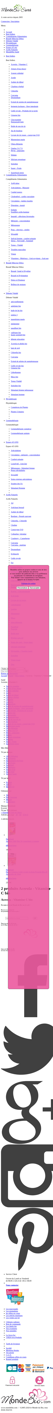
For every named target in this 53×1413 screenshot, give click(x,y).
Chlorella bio (16, 352)
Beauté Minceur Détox (15, 39)
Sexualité (14, 475)
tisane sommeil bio (18, 335)
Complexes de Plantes (19, 407)
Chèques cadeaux (13, 1322)
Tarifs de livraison (13, 1344)
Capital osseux (16, 192)
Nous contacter (12, 1285)
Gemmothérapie (12, 45)
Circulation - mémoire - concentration (25, 455)
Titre (7, 795)
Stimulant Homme (18, 488)
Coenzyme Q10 (17, 530)
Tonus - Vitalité (17, 245)
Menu (3, 26)
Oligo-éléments (17, 144)
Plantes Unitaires (17, 412)
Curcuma (14, 95)
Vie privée (10, 1353)
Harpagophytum (17, 122)
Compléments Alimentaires (16, 36)
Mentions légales (12, 1350)
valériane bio (16, 333)
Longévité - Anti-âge (19, 464)
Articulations (16, 450)
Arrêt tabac (15, 183)
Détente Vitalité (12, 41)
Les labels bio (11, 1326)
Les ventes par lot (13, 1318)
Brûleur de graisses (18, 284)
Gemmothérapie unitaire (20, 433)
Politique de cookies (28, 583)
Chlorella (14, 91)
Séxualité (14, 234)
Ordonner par (6, 791)
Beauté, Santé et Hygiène (21, 271)
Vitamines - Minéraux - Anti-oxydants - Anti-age (30, 258)
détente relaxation (18, 339)
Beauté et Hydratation (19, 276)
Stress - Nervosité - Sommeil (22, 241)
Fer (12, 563)
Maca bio (14, 377)
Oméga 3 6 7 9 (16, 148)
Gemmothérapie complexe (21, 429)
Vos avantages (11, 1329)
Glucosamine (16, 120)
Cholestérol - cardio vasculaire (22, 197)
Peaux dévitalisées (18, 470)
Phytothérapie (11, 43)
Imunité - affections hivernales (22, 216)
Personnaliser (22, 588)
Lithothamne (16, 372)
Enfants (14, 210)
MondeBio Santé (12, 52)
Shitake (14, 155)
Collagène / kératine (18, 534)
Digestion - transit (18, 205)
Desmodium (15, 98)
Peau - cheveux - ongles (20, 230)
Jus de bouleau (16, 131)
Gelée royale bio (17, 366)
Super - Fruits (16, 168)
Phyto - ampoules (17, 151)
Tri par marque (6, 752)
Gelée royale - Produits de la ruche (24, 111)
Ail (12, 503)
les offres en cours (13, 1313)
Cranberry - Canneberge (20, 538)
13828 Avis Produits (14, 1337)
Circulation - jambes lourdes (22, 201)
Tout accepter (34, 588)
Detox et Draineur (18, 280)
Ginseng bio (15, 115)
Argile (13, 78)
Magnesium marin (18, 140)
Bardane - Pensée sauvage (21, 516)
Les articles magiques (14, 1316)
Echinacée (15, 554)
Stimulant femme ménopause (22, 390)
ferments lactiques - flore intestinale (24, 106)
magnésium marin (18, 319)
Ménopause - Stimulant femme (23, 468)
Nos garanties (11, 1331)
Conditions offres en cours (16, 1357)
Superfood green (17, 173)
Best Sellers (10, 34)
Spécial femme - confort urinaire (23, 239)
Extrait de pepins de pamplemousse (24, 102)
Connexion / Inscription (10, 21)
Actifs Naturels (12, 50)
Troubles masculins (18, 250)
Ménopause (15, 225)
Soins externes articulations (21, 479)
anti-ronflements (17, 302)
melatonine (15, 324)
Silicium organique (18, 159)
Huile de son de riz (18, 126)
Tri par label (5, 778)
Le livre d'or (10, 1335)
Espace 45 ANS (12, 442)
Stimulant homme (18, 394)
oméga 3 (14, 315)
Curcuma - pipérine (18, 545)
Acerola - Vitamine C (19, 64)
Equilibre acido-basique (20, 212)
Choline (14, 525)
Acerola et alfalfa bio (19, 344)
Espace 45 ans (11, 47)
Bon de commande (13, 1324)
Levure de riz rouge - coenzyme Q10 (25, 135)
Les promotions (12, 1311)
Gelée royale (16, 558)
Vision (13, 254)
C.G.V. (8, 1355)
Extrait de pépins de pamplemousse (24, 361)
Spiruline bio (16, 386)
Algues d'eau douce (18, 69)
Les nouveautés (12, 1309)
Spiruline (14, 164)
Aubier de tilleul (17, 82)
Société (9, 1348)
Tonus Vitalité (16, 381)
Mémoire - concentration (20, 221)
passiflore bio (16, 328)
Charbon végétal (17, 86)
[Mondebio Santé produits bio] (16, 11)
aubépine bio (16, 306)
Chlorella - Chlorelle (19, 521)
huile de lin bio (16, 310)
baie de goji (15, 348)
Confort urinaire (17, 459)
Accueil (9, 32)
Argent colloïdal (17, 73)
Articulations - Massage (20, 188)
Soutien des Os (17, 484)
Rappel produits (12, 1359)
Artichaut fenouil (17, 507)
